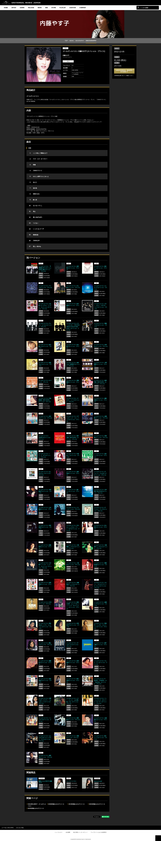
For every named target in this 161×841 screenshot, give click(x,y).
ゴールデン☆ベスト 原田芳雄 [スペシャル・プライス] (72, 473)
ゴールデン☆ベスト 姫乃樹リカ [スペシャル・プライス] (45, 346)
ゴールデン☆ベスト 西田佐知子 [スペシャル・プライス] (45, 680)
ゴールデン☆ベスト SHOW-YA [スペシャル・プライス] (45, 437)
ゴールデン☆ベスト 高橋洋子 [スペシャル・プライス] (45, 662)
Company (82, 7)
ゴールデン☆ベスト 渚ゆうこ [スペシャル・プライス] (100, 455)
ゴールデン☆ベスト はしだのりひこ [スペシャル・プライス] (45, 473)
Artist (13, 7)
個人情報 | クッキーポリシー (80, 832)
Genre (22, 7)
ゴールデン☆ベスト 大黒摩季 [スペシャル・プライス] (100, 364)
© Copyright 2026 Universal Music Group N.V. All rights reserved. (80, 839)
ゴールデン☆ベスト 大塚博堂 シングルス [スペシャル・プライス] (73, 546)
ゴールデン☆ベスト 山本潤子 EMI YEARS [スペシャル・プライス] (100, 491)
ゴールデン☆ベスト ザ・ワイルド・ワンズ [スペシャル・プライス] (100, 509)
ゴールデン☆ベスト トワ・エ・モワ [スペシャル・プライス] (44, 455)
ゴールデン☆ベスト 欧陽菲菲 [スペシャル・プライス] (45, 546)
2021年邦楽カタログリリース (97, 804)
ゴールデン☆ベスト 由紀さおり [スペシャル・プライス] (45, 364)
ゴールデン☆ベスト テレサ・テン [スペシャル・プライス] (100, 662)
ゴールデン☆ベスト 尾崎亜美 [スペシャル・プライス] (72, 382)
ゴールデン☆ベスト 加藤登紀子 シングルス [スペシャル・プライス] (73, 584)
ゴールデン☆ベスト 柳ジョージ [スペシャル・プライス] (100, 737)
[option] (43, 64)
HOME (6, 7)
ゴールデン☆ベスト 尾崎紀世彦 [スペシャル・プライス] (100, 564)
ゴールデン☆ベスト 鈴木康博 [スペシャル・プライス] (72, 305)
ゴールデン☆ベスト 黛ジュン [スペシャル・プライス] (72, 491)
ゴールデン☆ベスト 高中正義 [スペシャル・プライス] (100, 644)
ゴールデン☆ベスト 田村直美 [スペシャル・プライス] (72, 662)
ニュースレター (59, 832)
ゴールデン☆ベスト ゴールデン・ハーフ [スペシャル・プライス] (72, 400)
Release (31, 7)
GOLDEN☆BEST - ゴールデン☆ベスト (37, 805)
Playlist (63, 7)
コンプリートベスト (71, 781)
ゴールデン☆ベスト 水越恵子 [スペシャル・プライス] (100, 719)
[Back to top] (158, 838)
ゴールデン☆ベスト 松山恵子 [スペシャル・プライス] (72, 346)
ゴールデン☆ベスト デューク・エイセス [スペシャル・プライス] (45, 325)
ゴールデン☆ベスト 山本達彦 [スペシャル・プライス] (45, 509)
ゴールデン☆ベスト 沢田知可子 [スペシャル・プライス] (72, 625)
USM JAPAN (10, 827)
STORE (53, 7)
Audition (72, 7)
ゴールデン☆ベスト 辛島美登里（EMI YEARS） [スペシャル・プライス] (45, 400)
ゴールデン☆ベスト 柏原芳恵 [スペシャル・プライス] (45, 584)
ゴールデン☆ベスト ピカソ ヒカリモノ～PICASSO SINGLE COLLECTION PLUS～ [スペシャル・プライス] (72, 327)
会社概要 (68, 832)
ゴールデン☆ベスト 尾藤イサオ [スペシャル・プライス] (100, 325)
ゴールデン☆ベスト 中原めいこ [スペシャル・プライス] (72, 455)
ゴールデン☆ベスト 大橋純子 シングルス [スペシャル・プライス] (100, 546)
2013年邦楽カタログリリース (77, 804)
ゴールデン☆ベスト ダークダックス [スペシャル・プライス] (72, 644)
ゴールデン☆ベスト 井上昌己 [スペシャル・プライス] (100, 527)
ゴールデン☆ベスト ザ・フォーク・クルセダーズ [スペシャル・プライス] (100, 473)
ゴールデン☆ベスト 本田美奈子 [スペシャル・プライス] (45, 491)
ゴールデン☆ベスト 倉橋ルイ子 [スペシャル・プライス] (100, 604)
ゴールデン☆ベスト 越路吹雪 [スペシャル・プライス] (100, 400)
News (40, 7)
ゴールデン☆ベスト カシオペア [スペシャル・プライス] (100, 287)
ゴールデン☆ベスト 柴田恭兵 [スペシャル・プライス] (72, 268)
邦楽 (22, 827)
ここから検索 (138, 7)
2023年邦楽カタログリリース (36, 808)
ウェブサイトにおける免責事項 (98, 832)
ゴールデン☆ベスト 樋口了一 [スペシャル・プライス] (100, 268)
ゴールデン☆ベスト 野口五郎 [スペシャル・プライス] (72, 680)
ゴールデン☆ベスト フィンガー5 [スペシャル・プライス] (45, 719)
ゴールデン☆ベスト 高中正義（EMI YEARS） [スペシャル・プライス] (72, 437)
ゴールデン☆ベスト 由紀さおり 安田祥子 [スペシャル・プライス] (73, 364)
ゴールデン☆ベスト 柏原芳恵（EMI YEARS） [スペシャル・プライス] (100, 382)
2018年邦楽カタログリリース (56, 804)
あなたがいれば (98, 781)
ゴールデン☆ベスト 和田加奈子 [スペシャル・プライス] (45, 527)
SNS (46, 7)
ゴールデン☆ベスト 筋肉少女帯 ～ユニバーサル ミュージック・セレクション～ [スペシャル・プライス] (72, 606)
